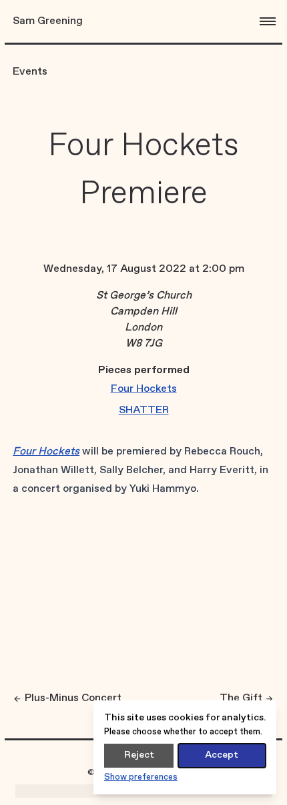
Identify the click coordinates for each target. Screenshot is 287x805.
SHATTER (144, 410)
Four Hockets (144, 389)
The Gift (241, 698)
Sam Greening (48, 21)
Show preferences (141, 777)
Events (30, 72)
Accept (221, 755)
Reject (139, 755)
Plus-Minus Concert (73, 698)
